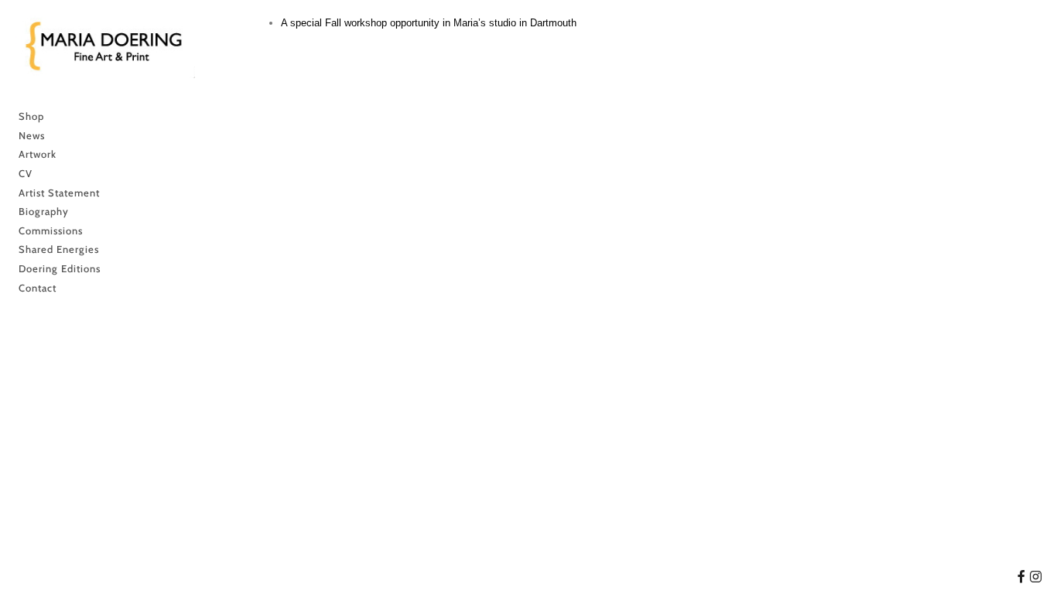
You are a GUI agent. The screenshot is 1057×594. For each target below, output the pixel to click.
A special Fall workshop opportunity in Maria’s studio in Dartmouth (428, 23)
